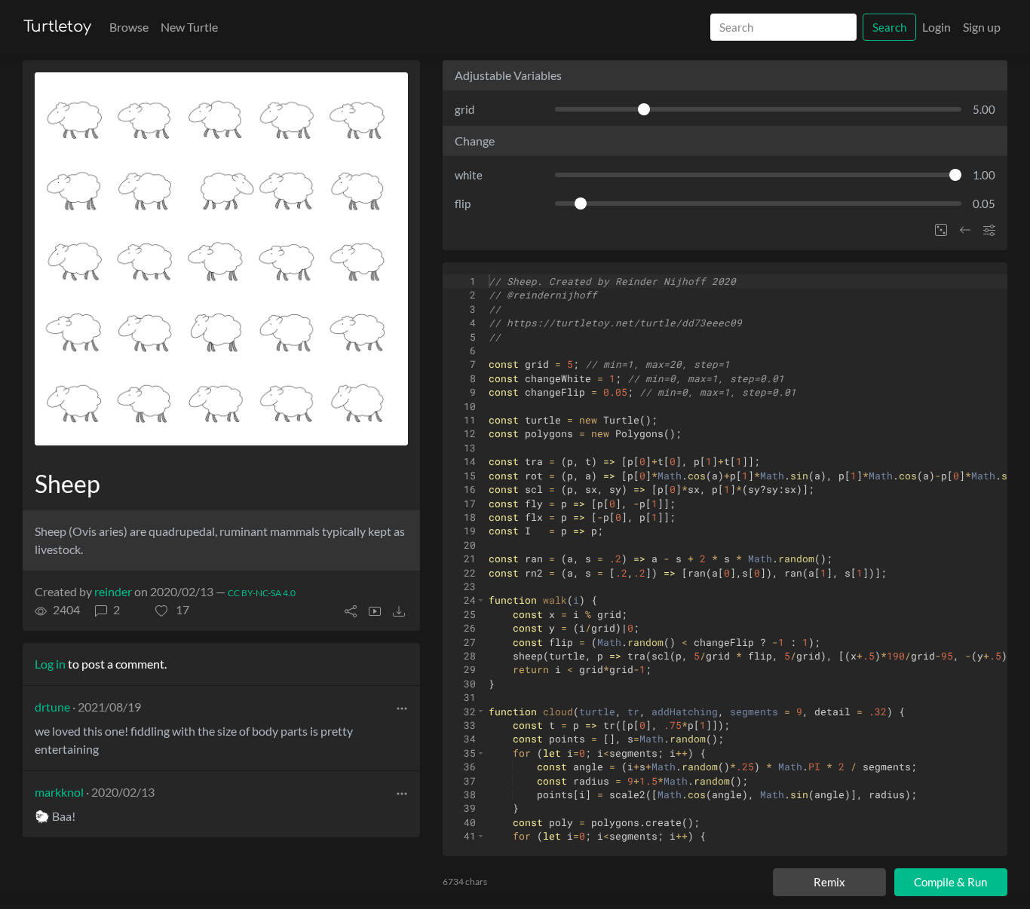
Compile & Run (950, 882)
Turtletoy (57, 26)
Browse (129, 27)
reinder (113, 591)
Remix (829, 882)
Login (936, 27)
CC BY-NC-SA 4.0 (262, 592)
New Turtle (189, 27)
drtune (52, 706)
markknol (59, 792)
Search (889, 27)
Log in (50, 663)
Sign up (982, 27)
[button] (172, 610)
